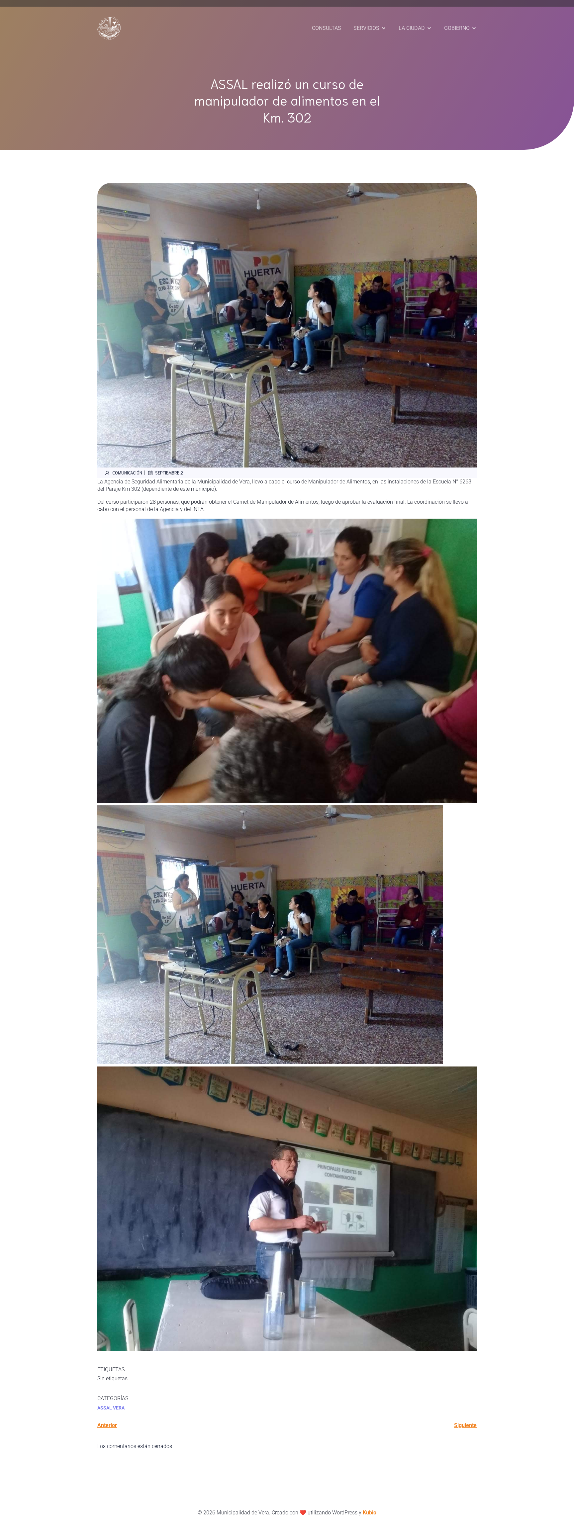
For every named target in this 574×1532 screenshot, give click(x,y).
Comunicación (127, 472)
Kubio (369, 1512)
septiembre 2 (169, 472)
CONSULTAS (326, 28)
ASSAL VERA (111, 1407)
